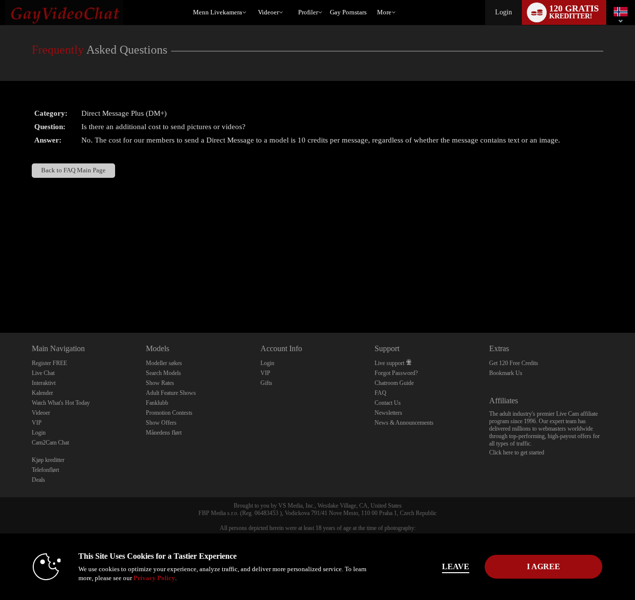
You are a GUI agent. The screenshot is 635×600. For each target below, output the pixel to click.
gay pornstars (348, 12)
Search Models (163, 373)
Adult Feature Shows (171, 392)
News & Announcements (404, 422)
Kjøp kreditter (48, 459)
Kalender (42, 392)
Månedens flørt (164, 432)
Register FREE (49, 363)
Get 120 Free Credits (513, 363)
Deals (38, 479)
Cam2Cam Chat (50, 442)
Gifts (266, 382)
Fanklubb (157, 402)
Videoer (268, 12)
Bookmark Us (505, 373)
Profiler (308, 12)
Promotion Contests (169, 412)
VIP (37, 422)
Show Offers (161, 422)
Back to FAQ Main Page (73, 170)
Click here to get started (516, 452)
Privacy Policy (154, 578)
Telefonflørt (45, 469)
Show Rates (160, 382)
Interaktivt (44, 382)
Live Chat (43, 373)
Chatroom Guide (394, 382)
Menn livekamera (217, 12)
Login (503, 12)
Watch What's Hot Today (61, 402)
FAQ (380, 392)
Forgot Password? (396, 373)
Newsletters (388, 412)
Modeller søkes (164, 363)
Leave (455, 566)
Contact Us (388, 402)
